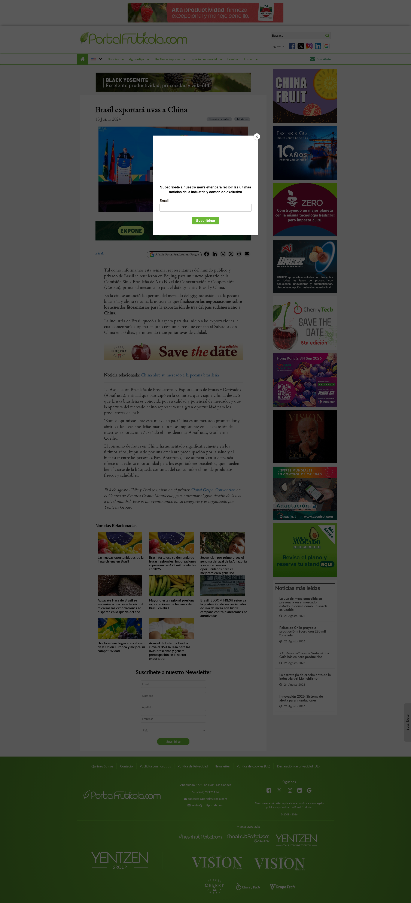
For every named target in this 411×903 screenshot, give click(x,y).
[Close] (257, 136)
